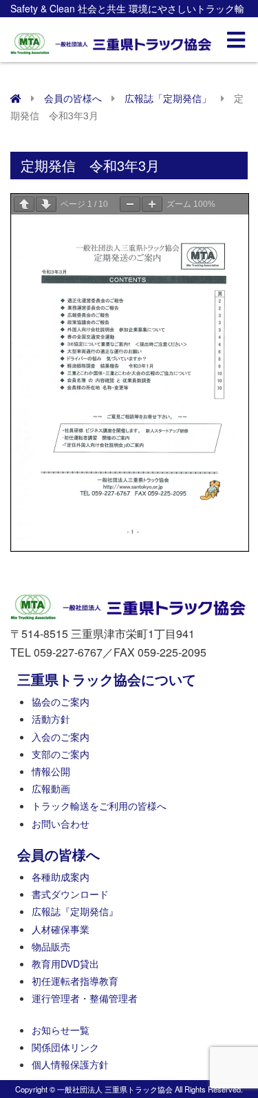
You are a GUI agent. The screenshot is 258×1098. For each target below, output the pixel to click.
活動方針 (51, 719)
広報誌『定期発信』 (75, 911)
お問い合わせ (60, 823)
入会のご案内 (60, 736)
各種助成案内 (60, 877)
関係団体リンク (65, 1047)
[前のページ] (24, 204)
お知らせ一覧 (60, 1030)
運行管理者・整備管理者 (85, 998)
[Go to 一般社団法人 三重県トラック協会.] (15, 98)
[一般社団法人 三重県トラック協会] (111, 39)
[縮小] (130, 204)
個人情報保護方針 (70, 1064)
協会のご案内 (60, 701)
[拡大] (152, 204)
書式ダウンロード (70, 894)
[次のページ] (46, 204)
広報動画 (51, 788)
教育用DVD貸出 (65, 963)
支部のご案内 (60, 754)
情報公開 (51, 771)
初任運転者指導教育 (75, 981)
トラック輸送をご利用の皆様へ (99, 805)
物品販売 (51, 946)
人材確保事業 (60, 929)
